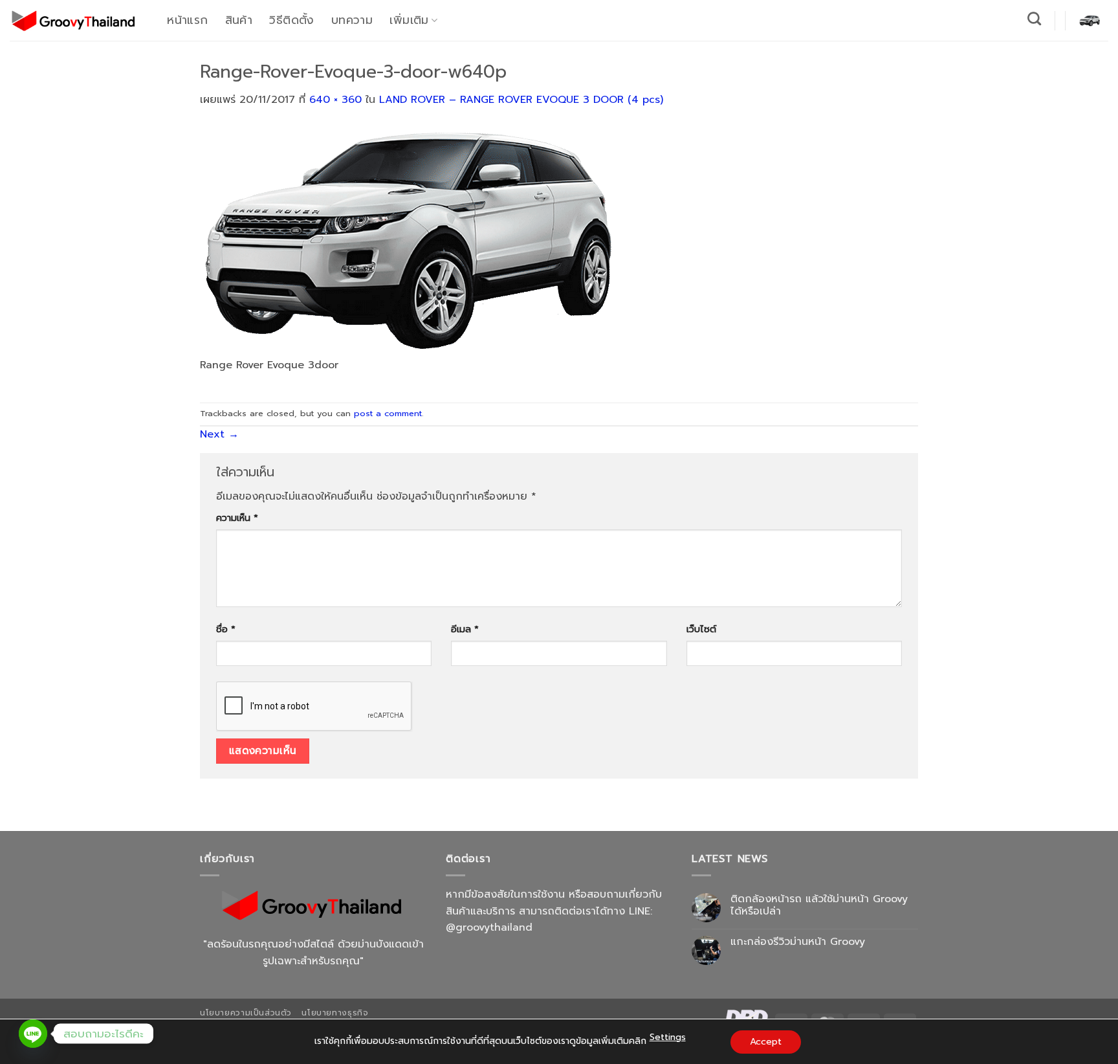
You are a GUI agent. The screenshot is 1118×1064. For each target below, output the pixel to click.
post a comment (388, 413)
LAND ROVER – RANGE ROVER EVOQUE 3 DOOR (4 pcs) (521, 99)
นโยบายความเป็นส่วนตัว (246, 1013)
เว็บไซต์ (701, 629)
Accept (766, 1041)
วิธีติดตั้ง (291, 20)
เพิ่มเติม (408, 20)
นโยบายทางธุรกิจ (334, 1013)
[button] (1089, 20)
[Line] (33, 1033)
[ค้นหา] (1034, 18)
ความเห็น (237, 518)
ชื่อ (226, 629)
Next (219, 434)
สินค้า (238, 20)
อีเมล (465, 629)
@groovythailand (489, 927)
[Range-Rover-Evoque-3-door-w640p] (407, 240)
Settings (668, 1037)
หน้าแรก (187, 20)
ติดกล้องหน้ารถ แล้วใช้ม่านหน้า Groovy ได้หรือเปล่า (819, 905)
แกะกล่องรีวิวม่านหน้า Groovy (797, 942)
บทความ (352, 20)
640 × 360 (335, 99)
